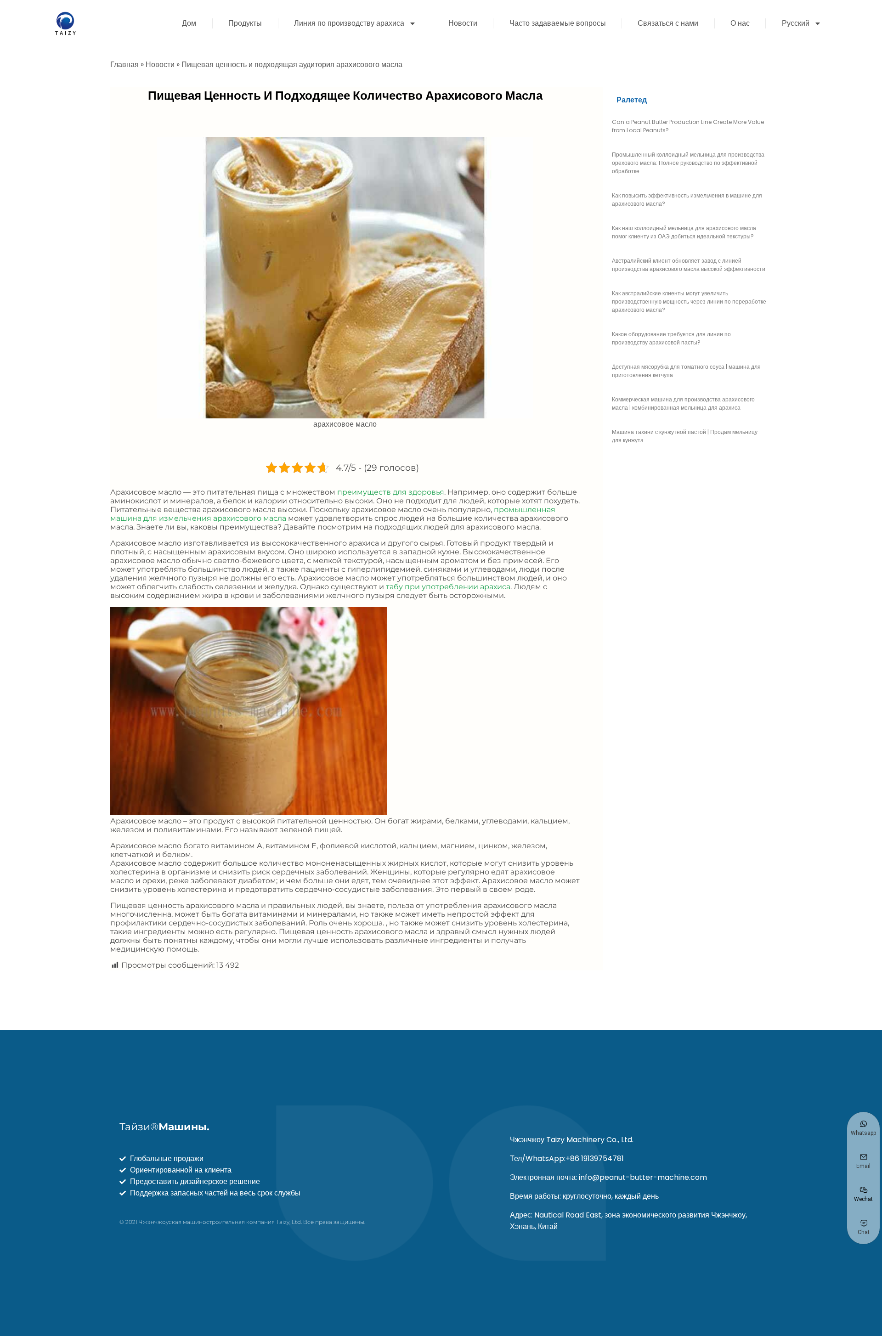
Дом (189, 23)
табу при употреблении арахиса (448, 586)
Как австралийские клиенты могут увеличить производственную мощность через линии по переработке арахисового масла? (689, 301)
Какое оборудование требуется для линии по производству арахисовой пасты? (671, 338)
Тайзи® (164, 1127)
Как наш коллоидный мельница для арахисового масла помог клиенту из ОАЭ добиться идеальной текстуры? (684, 232)
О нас (740, 23)
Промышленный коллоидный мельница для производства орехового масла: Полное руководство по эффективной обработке (688, 163)
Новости (462, 23)
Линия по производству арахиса (349, 23)
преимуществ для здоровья (390, 492)
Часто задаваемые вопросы (557, 23)
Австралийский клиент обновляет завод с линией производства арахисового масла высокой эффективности (688, 265)
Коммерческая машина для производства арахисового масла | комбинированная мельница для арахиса (683, 403)
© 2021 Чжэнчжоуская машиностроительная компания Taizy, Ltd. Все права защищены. (242, 1221)
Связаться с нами (668, 23)
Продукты (245, 23)
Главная (124, 64)
